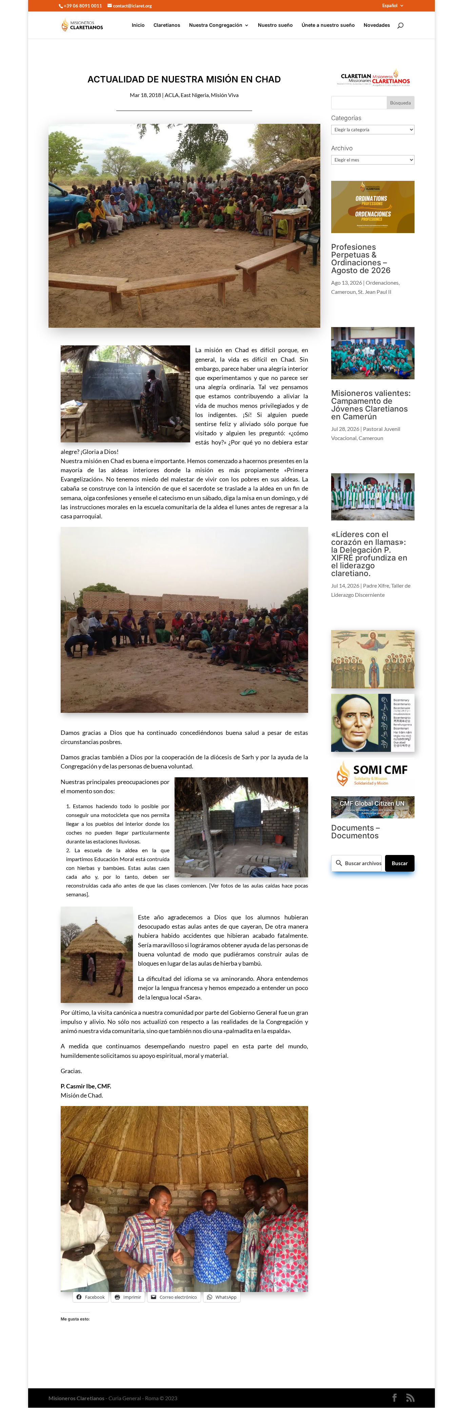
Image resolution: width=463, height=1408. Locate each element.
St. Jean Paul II (374, 291)
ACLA (172, 95)
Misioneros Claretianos (76, 1398)
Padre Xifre (376, 585)
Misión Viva (225, 95)
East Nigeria (195, 95)
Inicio (138, 25)
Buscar (400, 863)
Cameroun (343, 291)
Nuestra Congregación (215, 25)
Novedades (377, 25)
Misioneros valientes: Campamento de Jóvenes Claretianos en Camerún (371, 404)
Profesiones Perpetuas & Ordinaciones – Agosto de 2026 (360, 258)
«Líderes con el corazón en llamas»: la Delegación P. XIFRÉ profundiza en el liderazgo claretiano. (369, 554)
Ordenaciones (382, 282)
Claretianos (167, 25)
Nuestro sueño (275, 25)
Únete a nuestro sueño (328, 25)
